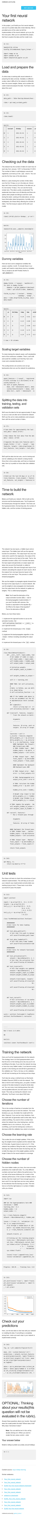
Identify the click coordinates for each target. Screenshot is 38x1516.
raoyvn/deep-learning (19, 1470)
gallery (15, 1513)
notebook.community (8, 2)
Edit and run (28, 8)
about (19, 1513)
